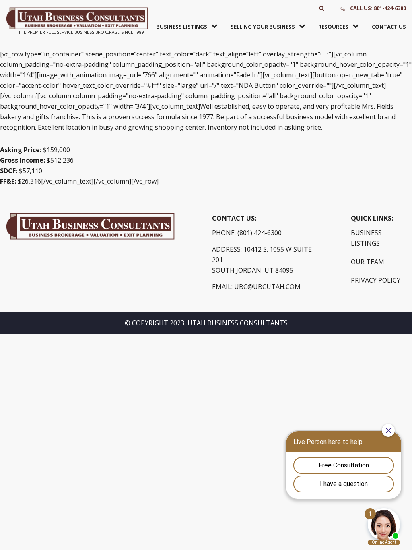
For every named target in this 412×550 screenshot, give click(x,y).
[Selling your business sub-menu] (304, 26)
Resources (333, 26)
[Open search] (322, 8)
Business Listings (181, 26)
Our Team (367, 261)
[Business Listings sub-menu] (216, 26)
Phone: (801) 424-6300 (247, 232)
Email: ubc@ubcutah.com (256, 286)
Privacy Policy (375, 280)
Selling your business (263, 26)
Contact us (389, 26)
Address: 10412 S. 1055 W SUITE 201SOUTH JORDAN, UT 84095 (262, 260)
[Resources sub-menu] (357, 26)
